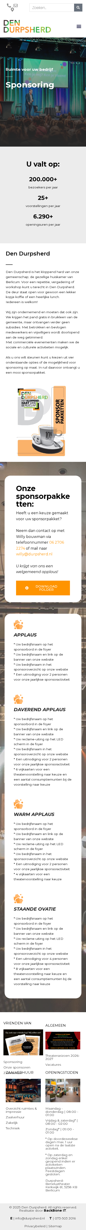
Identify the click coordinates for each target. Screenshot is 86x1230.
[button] (79, 26)
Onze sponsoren (16, 1067)
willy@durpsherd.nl (34, 554)
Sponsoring (12, 1062)
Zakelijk (12, 1123)
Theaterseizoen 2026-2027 (62, 1057)
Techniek (13, 1128)
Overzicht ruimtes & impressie (21, 1110)
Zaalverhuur (15, 1117)
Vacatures (53, 1064)
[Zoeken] (78, 7)
